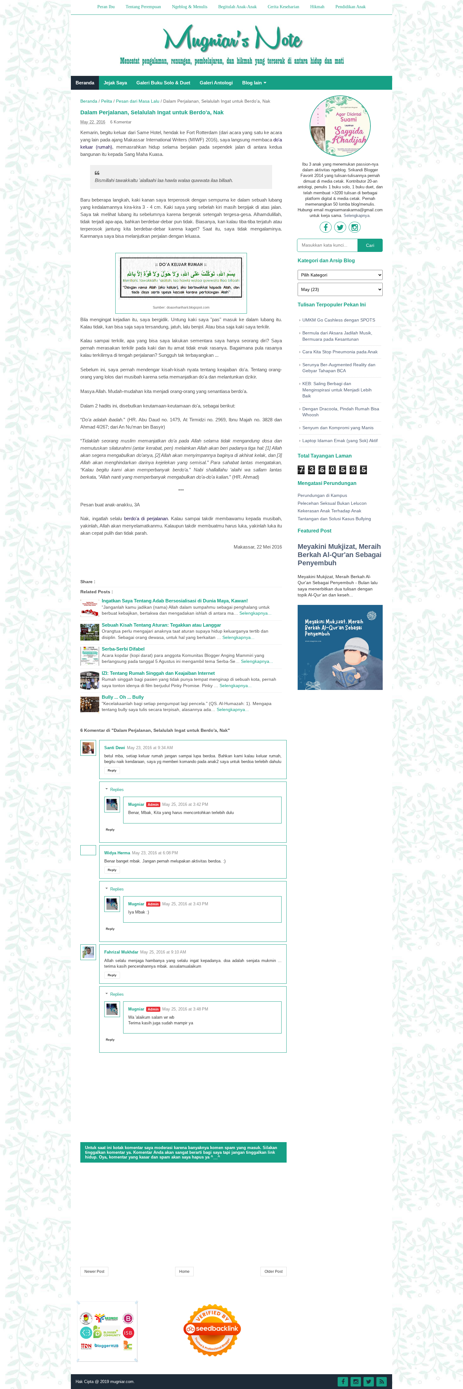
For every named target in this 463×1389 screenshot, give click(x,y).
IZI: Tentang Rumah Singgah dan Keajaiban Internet (158, 673)
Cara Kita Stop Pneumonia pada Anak (340, 351)
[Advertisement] (183, 1215)
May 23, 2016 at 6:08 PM (155, 853)
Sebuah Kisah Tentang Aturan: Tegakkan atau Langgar (161, 625)
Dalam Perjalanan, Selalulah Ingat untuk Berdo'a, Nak (152, 112)
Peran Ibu (106, 6)
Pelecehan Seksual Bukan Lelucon (332, 503)
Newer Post (94, 1271)
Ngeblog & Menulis (189, 6)
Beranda (85, 82)
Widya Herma (117, 853)
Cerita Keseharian (283, 6)
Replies (117, 789)
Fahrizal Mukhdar (121, 952)
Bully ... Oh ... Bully (123, 697)
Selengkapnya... (255, 613)
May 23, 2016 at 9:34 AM (150, 747)
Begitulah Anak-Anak (237, 6)
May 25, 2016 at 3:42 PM (185, 804)
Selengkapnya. (357, 215)
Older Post (274, 1271)
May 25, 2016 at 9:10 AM (163, 952)
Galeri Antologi (216, 82)
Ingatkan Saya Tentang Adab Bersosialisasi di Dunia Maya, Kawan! (175, 600)
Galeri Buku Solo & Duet (163, 82)
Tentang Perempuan (143, 6)
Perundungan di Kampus (322, 495)
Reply (112, 770)
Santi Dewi (114, 747)
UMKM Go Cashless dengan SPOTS (338, 319)
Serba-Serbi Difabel (123, 649)
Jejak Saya (115, 82)
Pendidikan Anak (350, 6)
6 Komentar (120, 122)
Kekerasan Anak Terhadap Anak (329, 510)
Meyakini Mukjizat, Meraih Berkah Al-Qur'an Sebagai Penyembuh (339, 555)
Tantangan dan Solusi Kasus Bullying (334, 518)
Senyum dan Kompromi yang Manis (338, 427)
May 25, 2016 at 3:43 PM (185, 904)
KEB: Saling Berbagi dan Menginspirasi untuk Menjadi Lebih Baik (337, 389)
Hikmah (317, 6)
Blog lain (252, 82)
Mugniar (136, 804)
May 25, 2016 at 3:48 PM (185, 1009)
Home (184, 1271)
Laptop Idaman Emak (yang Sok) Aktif (340, 440)
